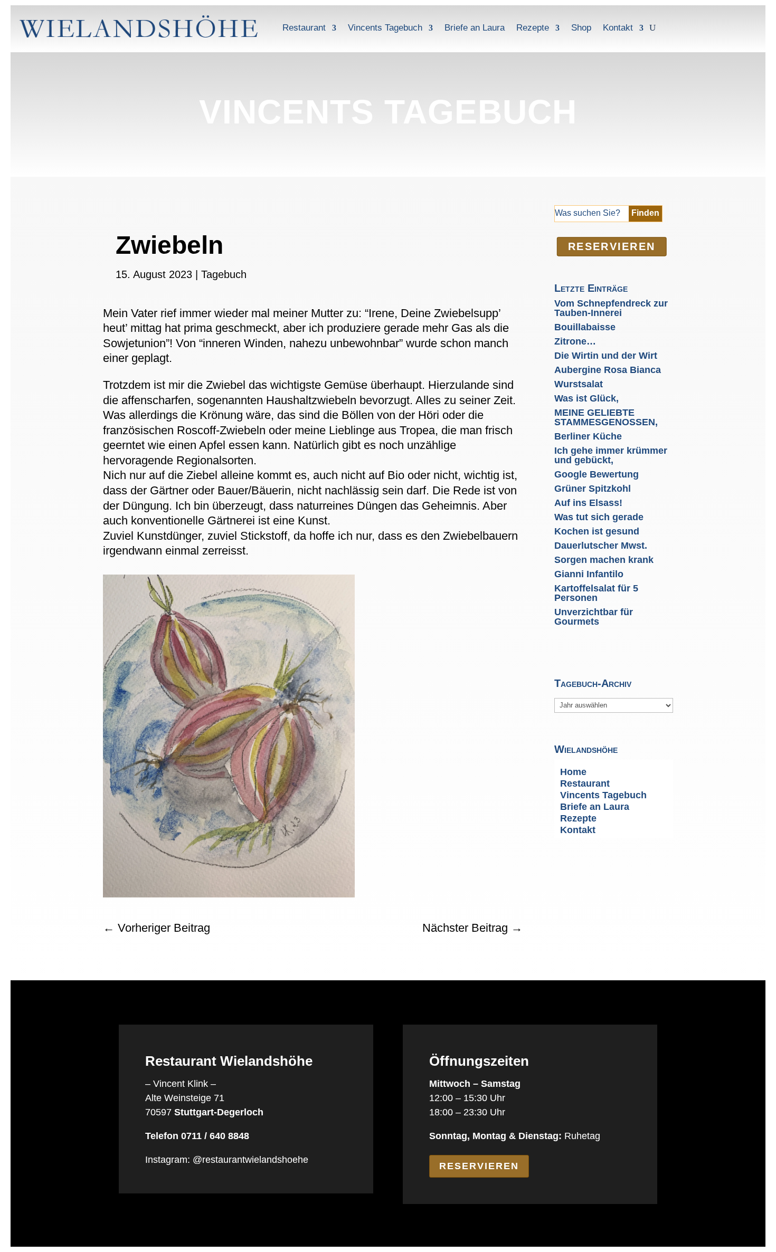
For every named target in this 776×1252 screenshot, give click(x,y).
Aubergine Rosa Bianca (607, 370)
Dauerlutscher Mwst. (600, 545)
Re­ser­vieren (611, 246)
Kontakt (618, 28)
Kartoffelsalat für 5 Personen (596, 593)
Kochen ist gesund (596, 531)
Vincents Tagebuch (385, 28)
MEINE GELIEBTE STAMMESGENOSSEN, (606, 417)
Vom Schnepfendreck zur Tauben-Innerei (611, 308)
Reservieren (479, 1166)
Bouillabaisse (585, 327)
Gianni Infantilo (588, 574)
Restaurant (304, 28)
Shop (581, 28)
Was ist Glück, (586, 398)
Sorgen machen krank (604, 560)
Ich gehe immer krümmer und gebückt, (610, 455)
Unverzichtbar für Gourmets (593, 617)
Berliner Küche (588, 436)
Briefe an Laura (474, 28)
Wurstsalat (578, 384)
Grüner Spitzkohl (592, 488)
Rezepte (532, 28)
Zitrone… (575, 341)
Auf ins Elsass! (588, 503)
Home (573, 772)
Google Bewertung (596, 474)
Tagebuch (224, 274)
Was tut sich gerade (598, 517)
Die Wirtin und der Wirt (605, 355)
